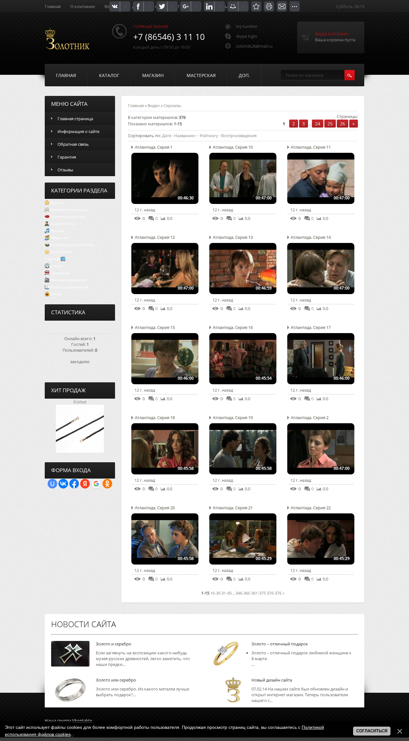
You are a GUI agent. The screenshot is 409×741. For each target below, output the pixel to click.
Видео (154, 105)
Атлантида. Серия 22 (311, 508)
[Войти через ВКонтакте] (63, 483)
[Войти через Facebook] (74, 483)
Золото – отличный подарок (279, 644)
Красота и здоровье (68, 216)
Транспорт (60, 272)
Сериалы (53, 258)
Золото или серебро (116, 680)
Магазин (153, 75)
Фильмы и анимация (68, 279)
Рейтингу (209, 135)
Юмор (55, 294)
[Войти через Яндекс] (85, 483)
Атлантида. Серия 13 (233, 237)
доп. (244, 75)
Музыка (57, 230)
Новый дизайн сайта (271, 680)
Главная (53, 6)
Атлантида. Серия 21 (233, 508)
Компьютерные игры (69, 209)
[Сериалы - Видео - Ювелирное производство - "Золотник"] (256, 6)
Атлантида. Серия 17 (311, 327)
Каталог (109, 75)
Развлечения (61, 251)
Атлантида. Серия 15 (155, 327)
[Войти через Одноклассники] (107, 483)
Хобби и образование (69, 287)
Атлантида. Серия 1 (154, 147)
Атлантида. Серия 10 (233, 147)
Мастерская (201, 75)
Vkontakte (82, 720)
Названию (184, 135)
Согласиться (371, 731)
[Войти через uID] (52, 483)
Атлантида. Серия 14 (311, 237)
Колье (80, 402)
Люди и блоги (62, 223)
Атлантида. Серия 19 (233, 417)
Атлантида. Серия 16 (233, 327)
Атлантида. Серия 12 (155, 237)
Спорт (56, 265)
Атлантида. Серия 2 (309, 417)
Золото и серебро (113, 644)
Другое (56, 202)
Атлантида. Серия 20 (155, 508)
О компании (82, 6)
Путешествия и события (72, 244)
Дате (166, 135)
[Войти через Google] (96, 484)
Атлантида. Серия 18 (155, 417)
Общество (59, 237)
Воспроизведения (239, 135)
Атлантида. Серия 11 (311, 147)
